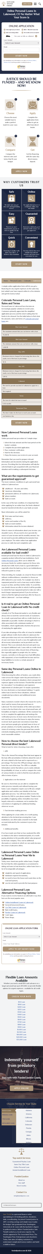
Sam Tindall (7, 1214)
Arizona (29, 1114)
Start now (21, 264)
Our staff (21, 1183)
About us (21, 1180)
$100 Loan (21, 1004)
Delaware (28, 1125)
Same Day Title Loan (21, 1164)
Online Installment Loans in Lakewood (19, 902)
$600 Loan (21, 1020)
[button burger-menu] (35, 4)
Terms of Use (7, 62)
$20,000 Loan (21, 1037)
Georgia (29, 1132)
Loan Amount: (8, 40)
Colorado (27, 281)
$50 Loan (21, 1002)
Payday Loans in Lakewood (15, 912)
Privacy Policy (32, 60)
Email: (5, 47)
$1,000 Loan (21, 1030)
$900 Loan (21, 1027)
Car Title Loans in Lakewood (15, 907)
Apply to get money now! (21, 949)
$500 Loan (21, 1017)
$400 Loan (21, 1015)
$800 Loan (21, 1025)
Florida (28, 1128)
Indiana (28, 1142)
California (28, 1118)
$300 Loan (21, 1012)
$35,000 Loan (22, 1040)
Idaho (29, 1135)
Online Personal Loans (10, 561)
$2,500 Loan (21, 1032)
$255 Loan (21, 1009)
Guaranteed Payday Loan (21, 1162)
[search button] (39, 4)
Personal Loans (16, 281)
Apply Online (21, 1088)
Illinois (28, 1139)
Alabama (29, 1110)
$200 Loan (21, 1007)
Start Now (21, 56)
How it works (21, 1186)
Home (6, 281)
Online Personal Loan (21, 1167)
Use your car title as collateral (24, 36)
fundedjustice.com (18, 1251)
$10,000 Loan (21, 1035)
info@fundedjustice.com (21, 1196)
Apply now (27, 4)
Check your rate (21, 996)
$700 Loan (21, 1022)
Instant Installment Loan (21, 1170)
